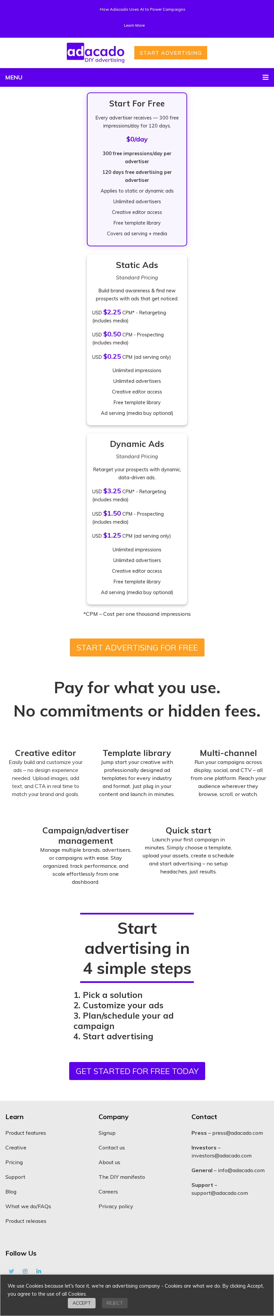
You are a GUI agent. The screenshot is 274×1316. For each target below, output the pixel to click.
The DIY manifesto (122, 1176)
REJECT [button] (115, 1303)
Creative (15, 1147)
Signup (107, 1132)
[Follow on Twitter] (11, 1271)
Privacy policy (116, 1206)
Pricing (14, 1162)
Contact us (112, 1147)
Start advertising (171, 52)
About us (109, 1162)
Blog (10, 1191)
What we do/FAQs (28, 1206)
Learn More (134, 25)
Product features (25, 1132)
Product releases (25, 1221)
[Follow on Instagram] (25, 1271)
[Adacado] (95, 53)
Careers (108, 1191)
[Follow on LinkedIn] (38, 1271)
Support (15, 1176)
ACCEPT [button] (82, 1303)
